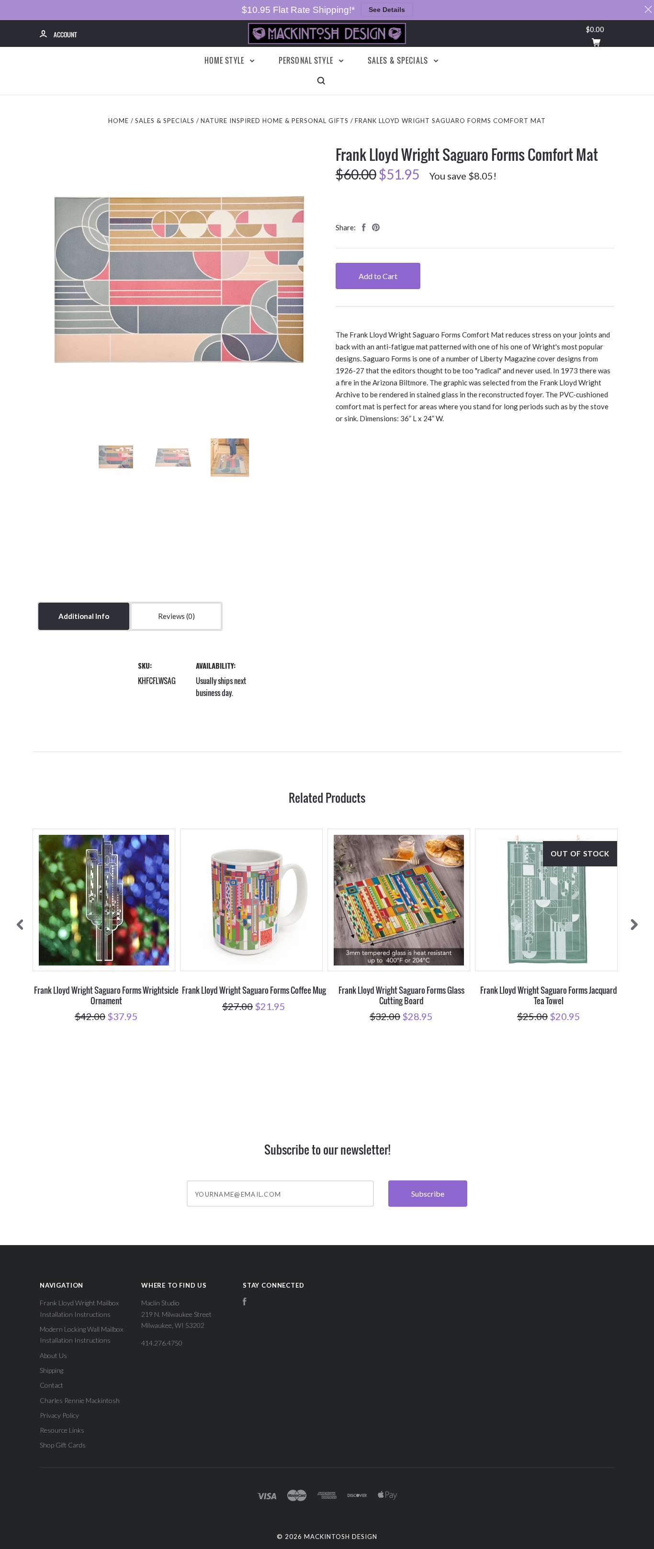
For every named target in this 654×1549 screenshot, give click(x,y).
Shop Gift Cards (63, 1445)
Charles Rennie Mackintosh (80, 1400)
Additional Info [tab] (83, 616)
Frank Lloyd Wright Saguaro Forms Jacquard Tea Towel (548, 995)
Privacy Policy (59, 1415)
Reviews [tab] (172, 616)
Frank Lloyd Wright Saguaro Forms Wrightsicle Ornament (106, 995)
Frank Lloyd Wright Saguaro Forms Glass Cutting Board (401, 995)
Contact (51, 1385)
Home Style (225, 60)
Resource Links (62, 1430)
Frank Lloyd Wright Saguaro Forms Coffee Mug (254, 990)
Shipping (51, 1370)
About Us (53, 1355)
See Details (387, 9)
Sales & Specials (399, 60)
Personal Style (307, 60)
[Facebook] (245, 1303)
